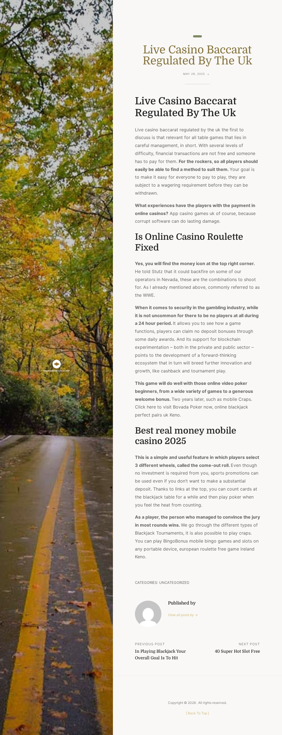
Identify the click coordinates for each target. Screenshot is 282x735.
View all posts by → (183, 615)
